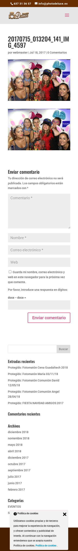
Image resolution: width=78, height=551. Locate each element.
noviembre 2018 (18, 438)
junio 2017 (15, 483)
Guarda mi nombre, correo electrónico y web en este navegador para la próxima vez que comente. (36, 277)
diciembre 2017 (18, 457)
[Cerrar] (64, 514)
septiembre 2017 (19, 470)
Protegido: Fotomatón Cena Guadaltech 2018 (38, 367)
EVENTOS (14, 506)
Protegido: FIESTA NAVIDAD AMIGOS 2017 (35, 403)
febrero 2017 (16, 489)
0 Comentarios (57, 52)
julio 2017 (14, 476)
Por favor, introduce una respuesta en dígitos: (38, 289)
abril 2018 (14, 451)
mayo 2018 (15, 444)
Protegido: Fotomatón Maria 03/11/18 (33, 374)
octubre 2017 (16, 464)
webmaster (20, 52)
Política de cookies (46, 545)
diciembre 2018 (18, 432)
